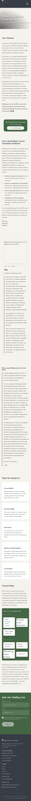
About (3, 769)
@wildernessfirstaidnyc (10, 787)
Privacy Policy (5, 776)
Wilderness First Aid (7, 753)
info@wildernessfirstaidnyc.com (11, 683)
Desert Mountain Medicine (19, 798)
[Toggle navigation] (27, 4)
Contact (4, 771)
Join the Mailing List (15, 128)
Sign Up (8, 724)
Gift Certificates (6, 774)
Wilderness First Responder (9, 755)
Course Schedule (6, 760)
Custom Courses (6, 758)
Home (3, 766)
